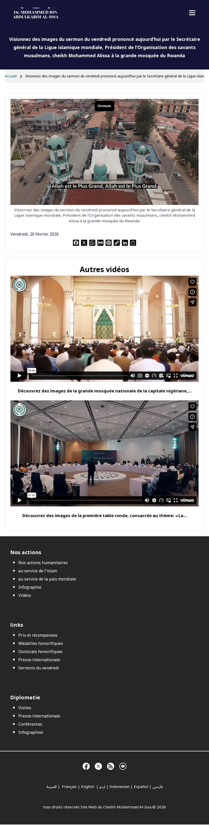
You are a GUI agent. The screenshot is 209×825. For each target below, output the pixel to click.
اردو (102, 787)
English (88, 787)
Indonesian (119, 787)
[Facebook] (86, 765)
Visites (24, 708)
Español (141, 787)
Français (69, 787)
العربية (51, 787)
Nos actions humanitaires (43, 563)
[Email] (123, 765)
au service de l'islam (37, 571)
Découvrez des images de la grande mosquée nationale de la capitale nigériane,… (105, 391)
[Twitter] (98, 765)
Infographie (29, 587)
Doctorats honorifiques (40, 651)
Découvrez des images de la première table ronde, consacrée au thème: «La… (104, 515)
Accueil (11, 76)
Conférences (30, 724)
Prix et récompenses (37, 635)
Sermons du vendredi (38, 668)
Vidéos (24, 595)
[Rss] (111, 765)
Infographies (30, 732)
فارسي (157, 787)
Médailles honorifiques (40, 643)
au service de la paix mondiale (47, 579)
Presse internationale (39, 660)
